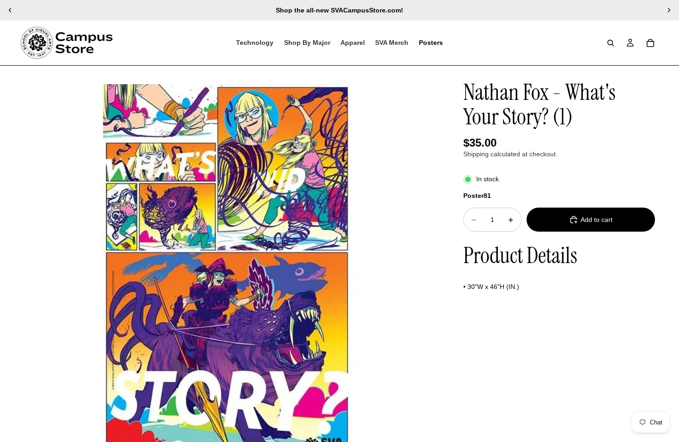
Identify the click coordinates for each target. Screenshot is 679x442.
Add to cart (596, 219)
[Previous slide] (10, 10)
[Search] (610, 43)
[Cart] (650, 43)
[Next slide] (669, 10)
